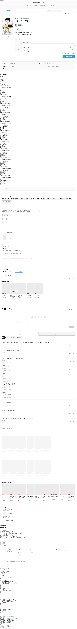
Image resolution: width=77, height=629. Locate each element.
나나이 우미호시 (62, 497)
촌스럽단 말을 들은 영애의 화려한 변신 (30, 497)
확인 (1, 584)
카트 (1, 82)
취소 (1, 540)
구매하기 (4, 610)
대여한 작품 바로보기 (10, 577)
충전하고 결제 (2, 602)
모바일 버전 (2, 627)
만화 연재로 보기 (21, 39)
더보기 (74, 281)
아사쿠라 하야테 (21, 498)
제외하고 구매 (2, 542)
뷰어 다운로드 (20, 552)
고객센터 (10, 549)
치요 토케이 (12, 498)
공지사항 (10, 551)
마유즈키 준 (17, 24)
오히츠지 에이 (37, 498)
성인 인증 (1, 539)
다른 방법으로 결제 (3, 572)
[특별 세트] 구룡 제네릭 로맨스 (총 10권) (15, 236)
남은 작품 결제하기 (3, 577)
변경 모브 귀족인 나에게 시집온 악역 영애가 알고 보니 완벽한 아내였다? (21, 497)
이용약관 (8, 561)
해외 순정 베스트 (5, 507)
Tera (25, 498)
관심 (17, 29)
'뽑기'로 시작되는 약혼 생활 (71, 497)
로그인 (67, 10)
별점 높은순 (13, 337)
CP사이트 (19, 554)
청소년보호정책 (18, 561)
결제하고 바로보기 (3, 596)
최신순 (3, 337)
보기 (1, 184)
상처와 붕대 (62, 496)
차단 (10, 345)
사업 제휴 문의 (30, 552)
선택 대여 (1, 83)
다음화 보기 (2, 615)
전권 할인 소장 (69, 56)
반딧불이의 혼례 (54, 496)
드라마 (28, 18)
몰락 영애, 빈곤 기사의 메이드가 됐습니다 (13, 497)
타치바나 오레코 (54, 497)
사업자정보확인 (23, 561)
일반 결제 (6, 602)
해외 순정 (20, 18)
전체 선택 (1, 78)
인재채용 (39, 552)
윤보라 (7, 498)
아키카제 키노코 (71, 498)
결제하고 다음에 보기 (10, 596)
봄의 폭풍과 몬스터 (46, 497)
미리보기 (7, 36)
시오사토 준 (4, 498)
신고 (7, 345)
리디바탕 (19, 555)
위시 (1, 81)
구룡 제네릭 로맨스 (5, 296)
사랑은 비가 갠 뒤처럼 (21, 296)
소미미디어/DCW (18, 25)
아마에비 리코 (29, 498)
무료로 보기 (2, 590)
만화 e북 (16, 18)
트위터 (6, 276)
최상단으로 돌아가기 (6, 545)
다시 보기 (5, 615)
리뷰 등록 (71, 326)
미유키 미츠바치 (46, 498)
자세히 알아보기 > (54, 188)
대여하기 (1, 76)
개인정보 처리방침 (13, 561)
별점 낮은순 (19, 337)
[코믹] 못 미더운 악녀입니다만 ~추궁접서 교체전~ (38, 497)
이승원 (67, 497)
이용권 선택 (2, 589)
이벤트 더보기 (20, 36)
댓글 (69, 345)
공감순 (8, 337)
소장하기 (1, 77)
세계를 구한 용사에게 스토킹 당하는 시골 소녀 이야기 (5, 497)
